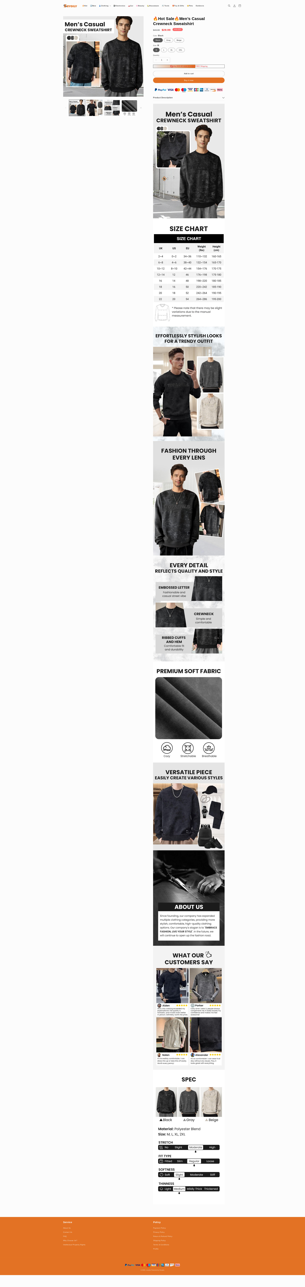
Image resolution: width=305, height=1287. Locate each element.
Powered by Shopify (157, 1270)
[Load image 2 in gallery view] (94, 108)
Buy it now (188, 80)
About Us (67, 1228)
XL (171, 50)
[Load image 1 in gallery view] (77, 108)
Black (158, 40)
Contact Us (67, 1232)
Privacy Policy (159, 1232)
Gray (168, 40)
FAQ (65, 1236)
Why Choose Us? (70, 1240)
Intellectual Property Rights (74, 1245)
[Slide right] (141, 107)
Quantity (156, 55)
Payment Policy (159, 1228)
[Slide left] (65, 107)
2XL (180, 50)
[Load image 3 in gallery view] (112, 108)
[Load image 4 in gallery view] (129, 108)
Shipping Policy (159, 1240)
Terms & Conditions (161, 1245)
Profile (155, 1249)
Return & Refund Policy (162, 1236)
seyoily (148, 1270)
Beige (179, 40)
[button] (104, 5)
